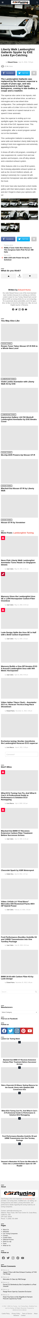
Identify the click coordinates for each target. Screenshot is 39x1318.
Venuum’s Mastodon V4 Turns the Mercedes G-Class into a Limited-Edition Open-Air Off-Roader (19, 1164)
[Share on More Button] (34, 73)
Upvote (8, 276)
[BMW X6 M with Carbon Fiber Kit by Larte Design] (19, 962)
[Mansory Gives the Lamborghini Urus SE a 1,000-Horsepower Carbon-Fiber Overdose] (19, 582)
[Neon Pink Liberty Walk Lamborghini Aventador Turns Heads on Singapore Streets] (19, 546)
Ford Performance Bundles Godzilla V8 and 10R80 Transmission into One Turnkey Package (19, 939)
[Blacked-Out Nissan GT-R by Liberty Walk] (19, 471)
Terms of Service (27, 1313)
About (35, 1313)
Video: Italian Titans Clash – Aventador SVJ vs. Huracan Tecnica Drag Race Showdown (18, 704)
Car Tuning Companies (10, 1233)
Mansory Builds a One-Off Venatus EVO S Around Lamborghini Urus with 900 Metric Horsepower (19, 668)
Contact (5, 1235)
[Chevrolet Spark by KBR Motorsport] (19, 855)
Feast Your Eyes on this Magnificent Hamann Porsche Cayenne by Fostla (17, 1297)
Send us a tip (7, 1241)
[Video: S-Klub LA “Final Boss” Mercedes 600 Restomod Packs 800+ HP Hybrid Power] (19, 889)
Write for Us (6, 1245)
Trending (3, 574)
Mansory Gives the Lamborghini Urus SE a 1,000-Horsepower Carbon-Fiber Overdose (18, 598)
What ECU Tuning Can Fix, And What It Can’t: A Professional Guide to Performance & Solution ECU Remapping (18, 796)
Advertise (6, 1231)
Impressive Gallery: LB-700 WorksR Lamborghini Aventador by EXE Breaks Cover (19, 419)
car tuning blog (27, 1198)
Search (36, 992)
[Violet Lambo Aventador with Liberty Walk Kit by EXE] (19, 364)
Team (4, 1243)
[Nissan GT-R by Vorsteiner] (19, 506)
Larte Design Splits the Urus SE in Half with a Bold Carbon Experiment (18, 633)
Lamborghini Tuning (8, 379)
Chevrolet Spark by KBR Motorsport (17, 870)
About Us (6, 1229)
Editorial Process (8, 1239)
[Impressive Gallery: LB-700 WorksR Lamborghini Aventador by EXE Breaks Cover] (19, 400)
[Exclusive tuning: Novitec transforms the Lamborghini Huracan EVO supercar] (19, 725)
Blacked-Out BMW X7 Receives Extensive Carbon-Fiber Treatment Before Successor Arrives (16, 833)
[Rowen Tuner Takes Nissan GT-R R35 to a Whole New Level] (19, 332)
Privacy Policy (16, 1313)
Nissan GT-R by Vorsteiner (13, 522)
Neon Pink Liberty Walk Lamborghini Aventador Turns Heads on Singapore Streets (18, 562)
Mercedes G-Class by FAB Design (14, 1279)
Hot (3, 538)
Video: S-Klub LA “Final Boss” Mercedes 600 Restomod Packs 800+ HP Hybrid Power (18, 904)
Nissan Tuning (6, 343)
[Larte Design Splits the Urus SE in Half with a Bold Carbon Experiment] (19, 618)
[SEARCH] (37, 2)
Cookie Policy (7, 1237)
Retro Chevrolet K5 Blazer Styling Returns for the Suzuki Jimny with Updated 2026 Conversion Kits (19, 1087)
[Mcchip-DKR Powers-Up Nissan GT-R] (19, 438)
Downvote (30, 276)
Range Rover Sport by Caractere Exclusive (17, 1291)
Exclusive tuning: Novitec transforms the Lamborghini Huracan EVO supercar (19, 742)
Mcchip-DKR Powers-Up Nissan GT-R (18, 455)
